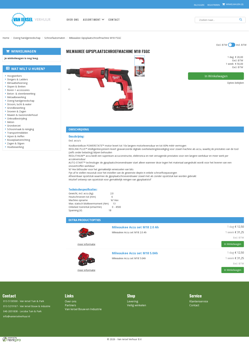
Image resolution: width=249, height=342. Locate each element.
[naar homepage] (31, 19)
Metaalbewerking (16, 97)
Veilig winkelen (136, 305)
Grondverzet (14, 125)
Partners (70, 305)
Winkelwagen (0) (234, 4)
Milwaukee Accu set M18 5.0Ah (135, 253)
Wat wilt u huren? (28, 69)
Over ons (73, 19)
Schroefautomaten (54, 37)
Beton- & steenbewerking (21, 93)
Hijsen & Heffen (15, 136)
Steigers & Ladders (17, 79)
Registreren (214, 5)
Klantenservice (198, 301)
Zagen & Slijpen (15, 143)
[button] (69, 89)
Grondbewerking (16, 107)
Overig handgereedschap (26, 37)
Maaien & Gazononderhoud (22, 115)
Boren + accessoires (18, 90)
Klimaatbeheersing (17, 83)
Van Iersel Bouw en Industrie (83, 309)
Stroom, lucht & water (19, 104)
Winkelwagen (23, 51)
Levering (132, 301)
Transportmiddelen (17, 132)
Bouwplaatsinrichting (18, 139)
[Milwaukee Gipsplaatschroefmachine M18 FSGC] (100, 89)
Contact (114, 19)
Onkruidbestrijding (17, 118)
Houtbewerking (15, 147)
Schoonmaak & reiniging (20, 129)
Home (6, 37)
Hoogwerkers (14, 75)
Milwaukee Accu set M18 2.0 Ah (135, 227)
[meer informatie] (86, 233)
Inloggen (199, 5)
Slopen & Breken (16, 86)
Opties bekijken (235, 82)
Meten (10, 122)
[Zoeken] (240, 20)
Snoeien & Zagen (16, 111)
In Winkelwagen (216, 76)
